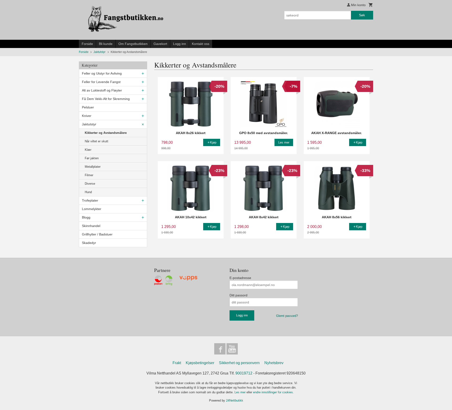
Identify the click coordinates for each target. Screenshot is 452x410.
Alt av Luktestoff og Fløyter (102, 90)
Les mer (240, 392)
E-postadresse (240, 278)
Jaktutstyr (89, 124)
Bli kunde (106, 44)
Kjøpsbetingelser (200, 363)
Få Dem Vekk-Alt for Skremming (106, 99)
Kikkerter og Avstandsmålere (106, 133)
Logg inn (179, 44)
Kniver (86, 116)
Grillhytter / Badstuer (97, 234)
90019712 (243, 373)
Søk (362, 15)
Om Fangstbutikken (133, 44)
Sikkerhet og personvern (239, 363)
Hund (88, 192)
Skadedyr (89, 243)
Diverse (90, 183)
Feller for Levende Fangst (101, 82)
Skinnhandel (91, 226)
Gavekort (160, 44)
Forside (87, 44)
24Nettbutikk (234, 400)
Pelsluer (88, 107)
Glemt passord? (287, 316)
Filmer (89, 175)
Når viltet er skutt (96, 141)
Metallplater (93, 166)
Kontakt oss (200, 44)
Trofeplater (90, 200)
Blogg (86, 217)
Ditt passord (238, 295)
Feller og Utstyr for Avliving (102, 73)
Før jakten (92, 158)
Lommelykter (91, 209)
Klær (88, 149)
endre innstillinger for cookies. (273, 392)
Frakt (177, 363)
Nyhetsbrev (273, 363)
